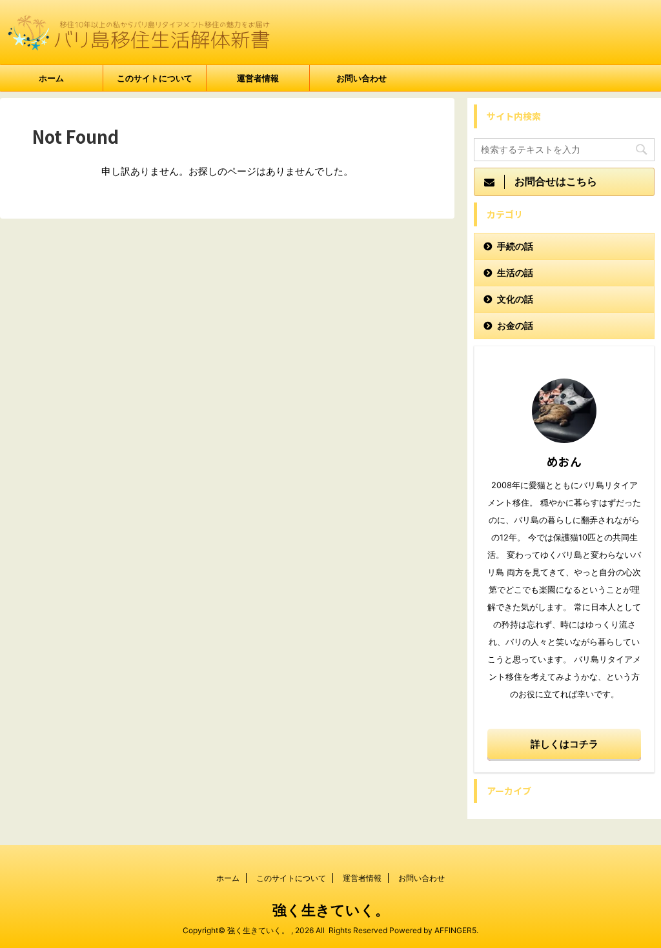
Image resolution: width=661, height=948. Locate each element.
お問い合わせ (361, 78)
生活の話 (515, 272)
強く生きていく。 (330, 910)
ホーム (51, 78)
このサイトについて (154, 78)
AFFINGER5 (455, 930)
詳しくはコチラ (564, 744)
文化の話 (515, 298)
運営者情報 (258, 78)
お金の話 (515, 325)
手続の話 (515, 246)
